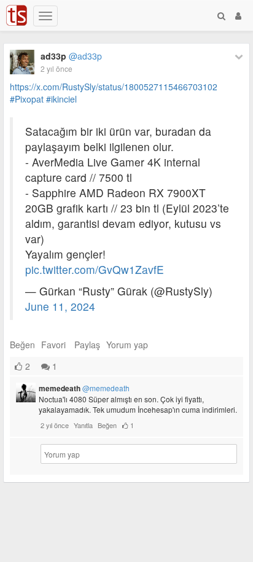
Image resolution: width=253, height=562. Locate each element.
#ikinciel (61, 99)
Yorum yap (127, 344)
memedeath (84, 388)
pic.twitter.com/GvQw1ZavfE (94, 269)
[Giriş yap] (238, 15)
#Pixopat (27, 99)
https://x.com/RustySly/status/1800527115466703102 (113, 86)
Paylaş (87, 344)
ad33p (71, 56)
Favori (53, 344)
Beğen (22, 344)
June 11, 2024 (60, 306)
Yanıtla (83, 425)
